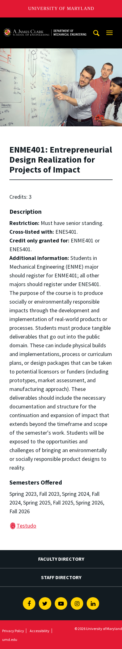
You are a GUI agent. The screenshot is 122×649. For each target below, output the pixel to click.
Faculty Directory (61, 559)
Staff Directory (61, 577)
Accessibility (39, 630)
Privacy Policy (13, 630)
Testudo (26, 525)
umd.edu (9, 639)
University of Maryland (61, 8)
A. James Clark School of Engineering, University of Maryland (44, 23)
